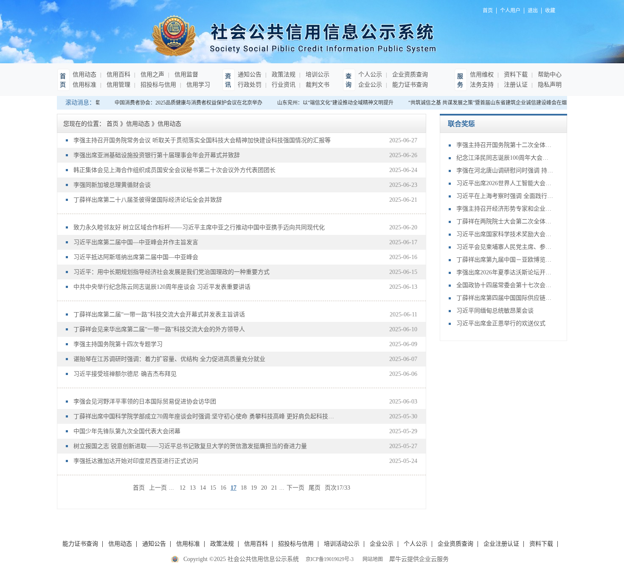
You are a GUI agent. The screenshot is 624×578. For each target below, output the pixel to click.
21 (274, 488)
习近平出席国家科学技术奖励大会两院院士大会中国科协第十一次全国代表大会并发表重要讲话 (505, 234)
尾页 (314, 488)
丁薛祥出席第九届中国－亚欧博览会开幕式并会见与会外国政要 (505, 260)
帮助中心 (549, 74)
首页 (139, 488)
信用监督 (185, 74)
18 (244, 488)
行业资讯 (282, 85)
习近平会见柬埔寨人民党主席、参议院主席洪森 (505, 247)
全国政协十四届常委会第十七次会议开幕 (505, 285)
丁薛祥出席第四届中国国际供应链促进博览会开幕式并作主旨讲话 (505, 298)
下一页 (295, 488)
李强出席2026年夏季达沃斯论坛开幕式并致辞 (505, 272)
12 (183, 488)
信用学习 (197, 85)
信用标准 (84, 85)
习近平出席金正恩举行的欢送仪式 (500, 323)
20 (264, 488)
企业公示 (370, 85)
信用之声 (151, 74)
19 (254, 488)
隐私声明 (549, 85)
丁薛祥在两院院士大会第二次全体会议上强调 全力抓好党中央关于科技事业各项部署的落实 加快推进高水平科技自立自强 (505, 221)
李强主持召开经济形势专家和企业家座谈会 (505, 209)
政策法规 (282, 74)
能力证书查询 (409, 85)
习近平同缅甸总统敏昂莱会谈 (495, 310)
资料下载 (515, 74)
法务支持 (482, 85)
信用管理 (117, 85)
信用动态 (84, 74)
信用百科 (117, 74)
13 (193, 488)
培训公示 (316, 74)
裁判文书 (316, 85)
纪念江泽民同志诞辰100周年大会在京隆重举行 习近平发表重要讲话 (505, 158)
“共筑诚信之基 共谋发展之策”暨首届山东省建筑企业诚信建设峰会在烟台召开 (491, 103)
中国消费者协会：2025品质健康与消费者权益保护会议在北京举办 (185, 103)
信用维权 (482, 74)
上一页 (158, 488)
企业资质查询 (409, 74)
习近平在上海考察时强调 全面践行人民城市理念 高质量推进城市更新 (505, 196)
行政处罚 (249, 85)
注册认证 (515, 85)
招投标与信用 (157, 85)
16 (223, 488)
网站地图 (371, 559)
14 (203, 488)
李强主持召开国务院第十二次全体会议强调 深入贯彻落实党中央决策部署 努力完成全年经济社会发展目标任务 (505, 145)
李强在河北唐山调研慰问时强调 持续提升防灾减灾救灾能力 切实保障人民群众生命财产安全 (505, 170)
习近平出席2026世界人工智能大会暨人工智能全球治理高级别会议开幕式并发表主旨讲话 (505, 183)
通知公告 (249, 74)
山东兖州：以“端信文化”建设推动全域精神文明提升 (331, 103)
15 (213, 488)
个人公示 (370, 74)
